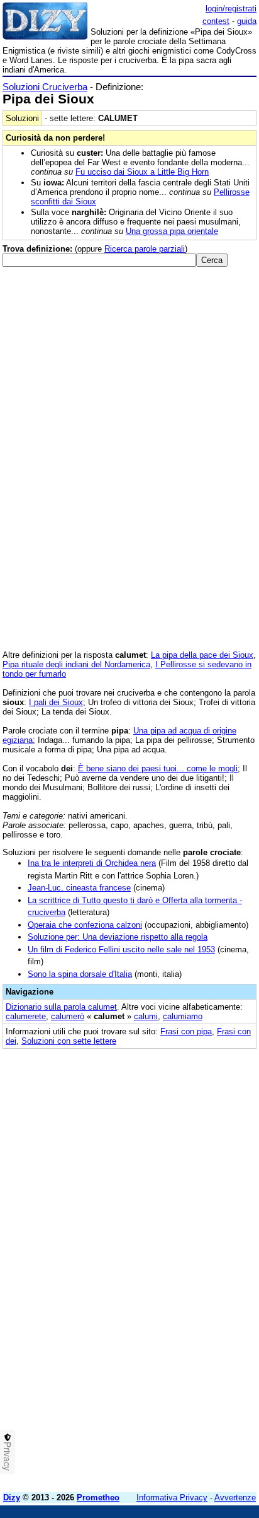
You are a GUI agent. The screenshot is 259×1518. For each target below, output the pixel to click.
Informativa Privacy (171, 1497)
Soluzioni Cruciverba (45, 86)
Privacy (7, 1456)
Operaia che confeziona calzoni (85, 925)
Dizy (11, 1497)
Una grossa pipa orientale (172, 231)
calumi (146, 1016)
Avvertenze (235, 1497)
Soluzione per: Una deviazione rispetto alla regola (117, 937)
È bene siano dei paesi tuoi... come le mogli (158, 768)
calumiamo (182, 1016)
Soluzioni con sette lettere (68, 1041)
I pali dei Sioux (56, 702)
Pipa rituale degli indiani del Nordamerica (76, 664)
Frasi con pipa (186, 1031)
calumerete (26, 1016)
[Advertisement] (129, 1353)
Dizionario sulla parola (61, 1007)
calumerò (67, 1016)
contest (215, 21)
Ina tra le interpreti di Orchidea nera (92, 863)
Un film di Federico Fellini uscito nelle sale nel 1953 (121, 949)
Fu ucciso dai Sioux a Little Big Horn (142, 172)
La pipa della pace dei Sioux (202, 655)
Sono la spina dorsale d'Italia (80, 974)
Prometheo (98, 1497)
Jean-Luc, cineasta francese (79, 887)
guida (246, 21)
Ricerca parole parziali (144, 249)
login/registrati (231, 8)
